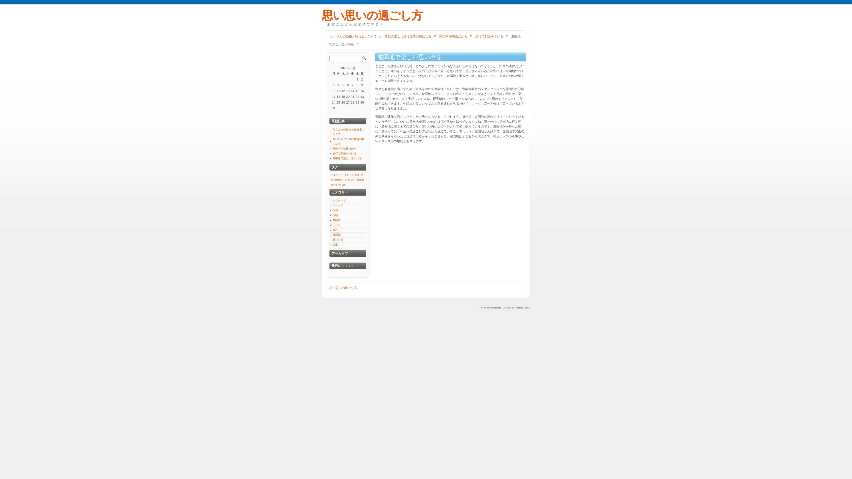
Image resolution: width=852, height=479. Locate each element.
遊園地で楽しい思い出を (347, 158)
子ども (346, 180)
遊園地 (360, 180)
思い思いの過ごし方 (372, 15)
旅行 (353, 180)
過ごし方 (336, 185)
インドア (349, 174)
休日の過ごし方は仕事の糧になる (408, 36)
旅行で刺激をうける (489, 36)
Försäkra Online (522, 308)
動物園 (338, 180)
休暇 (335, 215)
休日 (357, 174)
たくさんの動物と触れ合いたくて (353, 36)
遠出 (344, 185)
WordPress (496, 308)
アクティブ (337, 174)
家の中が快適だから (453, 36)
